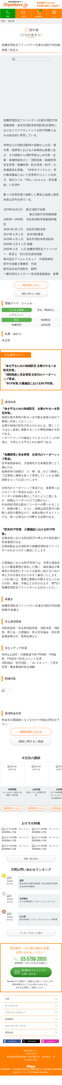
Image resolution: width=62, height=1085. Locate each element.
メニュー (54, 16)
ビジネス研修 (16, 309)
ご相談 (23, 16)
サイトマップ (11, 1006)
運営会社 (9, 1032)
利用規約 (9, 1019)
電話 (7, 16)
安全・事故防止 (45, 309)
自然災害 (45, 324)
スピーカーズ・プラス (15, 1026)
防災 (16, 319)
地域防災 (45, 319)
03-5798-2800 (34, 958)
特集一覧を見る (31, 859)
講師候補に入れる (31, 285)
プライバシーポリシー (15, 1012)
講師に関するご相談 (31, 293)
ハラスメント (16, 314)
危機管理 (16, 324)
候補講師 (38, 14)
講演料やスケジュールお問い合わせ (34, 972)
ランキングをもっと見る (31, 933)
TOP (3, 21)
